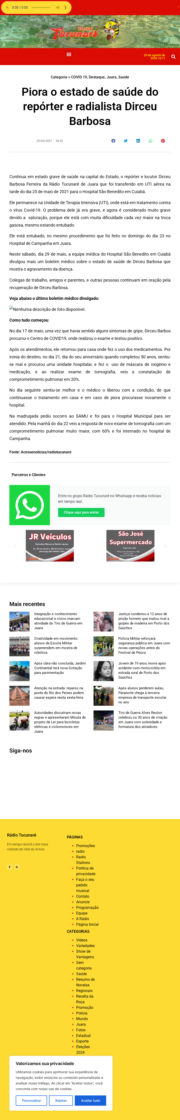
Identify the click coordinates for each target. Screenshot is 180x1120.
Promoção (84, 1007)
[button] (69, 54)
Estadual (83, 1035)
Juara (111, 77)
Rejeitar (61, 1100)
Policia (81, 1013)
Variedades (85, 946)
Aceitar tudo (90, 1100)
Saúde (123, 77)
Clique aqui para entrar (81, 512)
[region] (60, 1083)
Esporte (82, 1041)
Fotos (81, 1030)
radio (80, 851)
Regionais (84, 990)
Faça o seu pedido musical (85, 885)
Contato (82, 896)
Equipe (81, 913)
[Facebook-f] (9, 867)
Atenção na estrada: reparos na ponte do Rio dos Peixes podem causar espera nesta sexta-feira (59, 693)
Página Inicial (87, 924)
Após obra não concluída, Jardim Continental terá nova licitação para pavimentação (60, 668)
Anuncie (83, 902)
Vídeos (81, 940)
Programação (87, 907)
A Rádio (82, 919)
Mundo (82, 1019)
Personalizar (31, 1100)
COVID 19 (79, 77)
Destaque (97, 77)
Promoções (85, 846)
